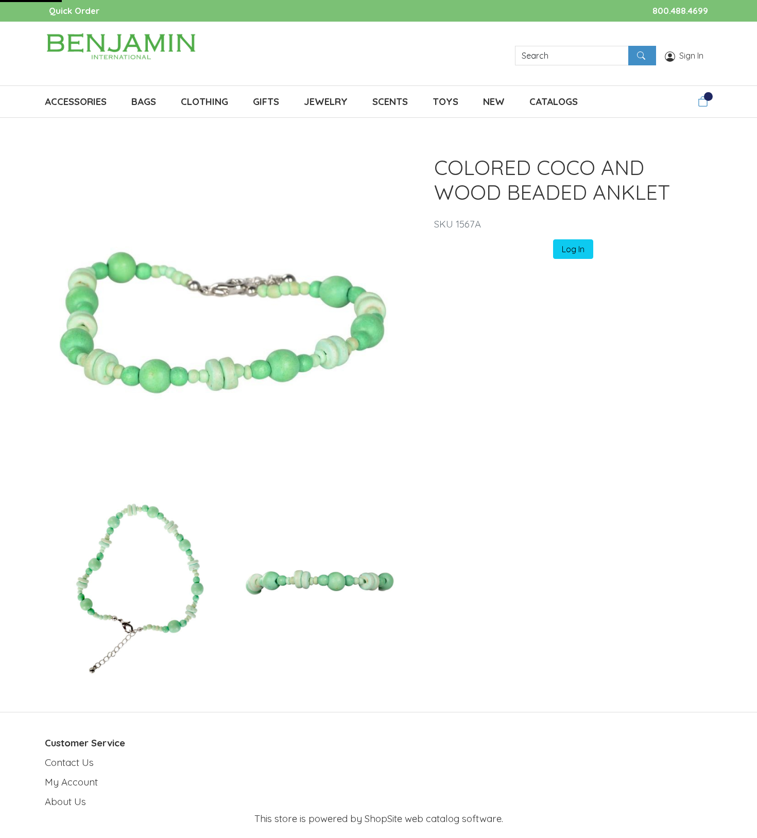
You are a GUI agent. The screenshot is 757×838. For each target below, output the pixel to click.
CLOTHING (204, 101)
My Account (71, 782)
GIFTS (266, 101)
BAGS (143, 101)
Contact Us (69, 762)
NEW (494, 101)
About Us (65, 801)
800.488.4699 (680, 10)
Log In (573, 249)
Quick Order (74, 10)
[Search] (642, 55)
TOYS (445, 101)
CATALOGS (553, 101)
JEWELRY (326, 101)
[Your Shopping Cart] (703, 101)
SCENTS (390, 101)
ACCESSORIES (76, 101)
